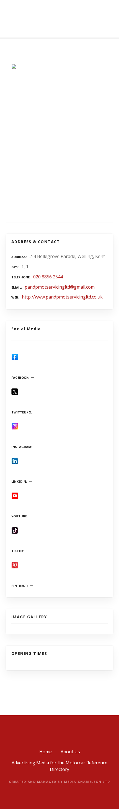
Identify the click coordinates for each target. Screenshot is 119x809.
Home (45, 752)
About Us (70, 752)
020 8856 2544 (48, 277)
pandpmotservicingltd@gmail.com (60, 287)
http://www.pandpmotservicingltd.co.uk (62, 297)
